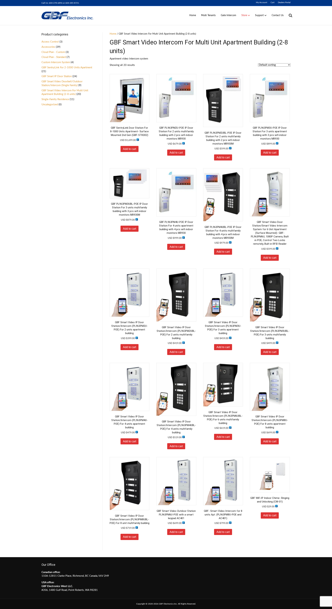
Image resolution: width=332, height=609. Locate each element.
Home (192, 15)
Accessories (48, 47)
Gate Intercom (228, 15)
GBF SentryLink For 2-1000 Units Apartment (67, 67)
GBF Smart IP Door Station (57, 76)
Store (244, 15)
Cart (272, 2)
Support (259, 15)
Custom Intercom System (56, 62)
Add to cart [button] (129, 148)
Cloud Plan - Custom (53, 52)
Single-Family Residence (55, 99)
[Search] (288, 16)
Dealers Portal (284, 2)
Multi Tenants (208, 15)
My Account (261, 2)
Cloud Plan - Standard (54, 57)
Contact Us (278, 15)
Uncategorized (50, 104)
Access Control (50, 41)
